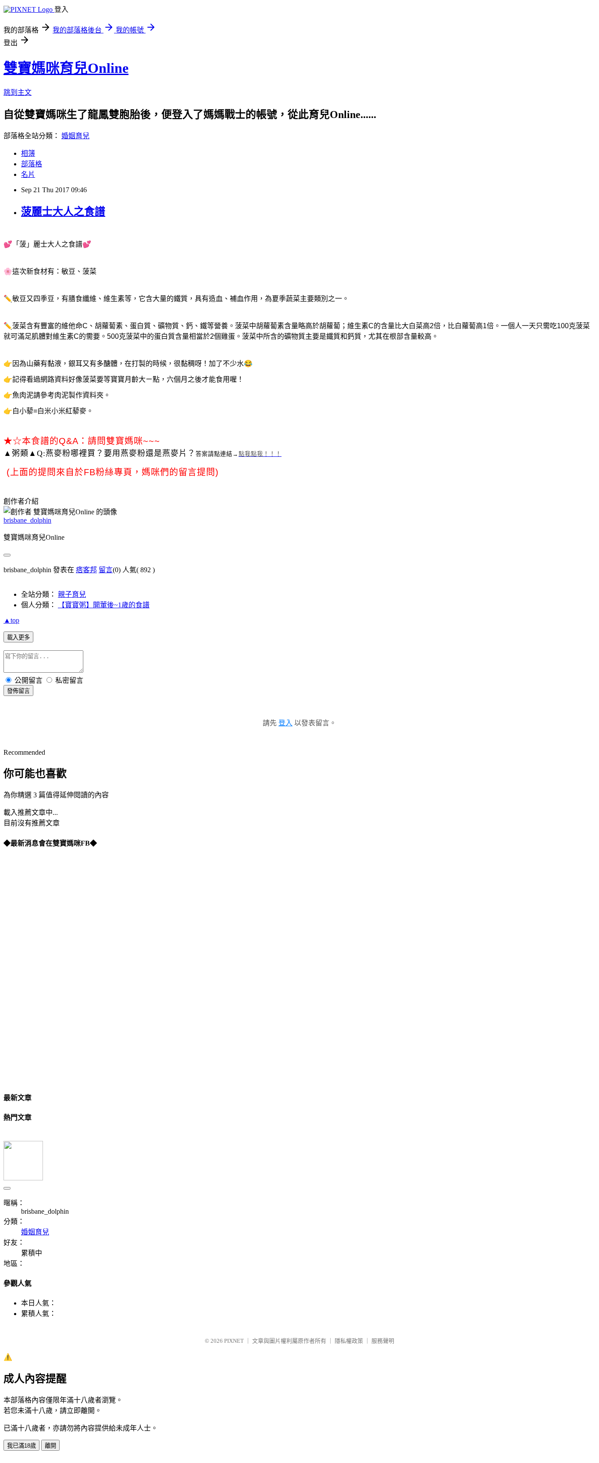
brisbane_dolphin (27, 520)
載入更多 (18, 637)
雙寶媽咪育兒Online (66, 68)
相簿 (28, 153)
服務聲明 (382, 1340)
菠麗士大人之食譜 (63, 211)
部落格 (31, 164)
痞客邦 (86, 570)
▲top (11, 620)
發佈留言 (18, 691)
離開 (50, 1445)
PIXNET (234, 1340)
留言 (106, 570)
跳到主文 (18, 92)
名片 (28, 174)
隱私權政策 (349, 1340)
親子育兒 (72, 594)
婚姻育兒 (75, 136)
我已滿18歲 (21, 1445)
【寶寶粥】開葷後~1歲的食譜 (104, 605)
